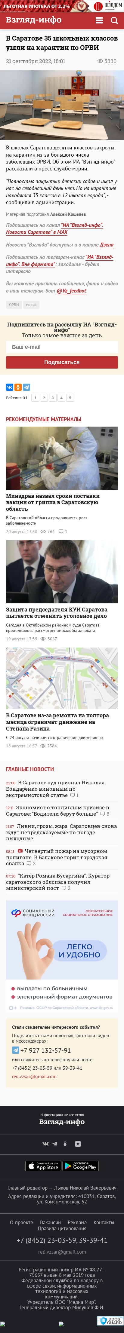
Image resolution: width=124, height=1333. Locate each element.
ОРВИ (14, 304)
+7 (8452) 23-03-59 (32, 1068)
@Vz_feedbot (71, 290)
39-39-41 (72, 1068)
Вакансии (50, 1222)
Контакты (104, 1222)
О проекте (21, 1222)
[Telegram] (26, 387)
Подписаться (62, 362)
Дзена (106, 244)
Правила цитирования (62, 1228)
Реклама (77, 1222)
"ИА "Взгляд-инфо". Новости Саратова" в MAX (54, 228)
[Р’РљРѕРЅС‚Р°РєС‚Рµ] (9, 387)
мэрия (31, 304)
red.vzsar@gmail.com (34, 1076)
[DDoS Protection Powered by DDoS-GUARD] (110, 1324)
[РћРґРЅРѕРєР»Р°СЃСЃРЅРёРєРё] (18, 387)
